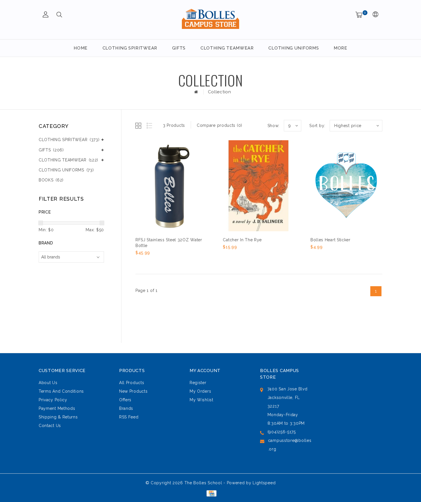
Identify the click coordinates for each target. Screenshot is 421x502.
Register (198, 382)
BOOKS (51, 180)
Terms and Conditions (61, 391)
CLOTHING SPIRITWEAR (130, 48)
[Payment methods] (210, 493)
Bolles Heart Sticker (330, 240)
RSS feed (129, 417)
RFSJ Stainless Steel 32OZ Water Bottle (168, 243)
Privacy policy (53, 400)
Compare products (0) (219, 125)
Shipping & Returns (58, 417)
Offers (125, 400)
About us (48, 382)
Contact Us (50, 425)
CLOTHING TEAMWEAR (227, 48)
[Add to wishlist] (153, 262)
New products (133, 391)
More (340, 48)
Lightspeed (264, 483)
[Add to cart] (139, 262)
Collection (219, 91)
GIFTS (179, 48)
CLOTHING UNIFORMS (293, 48)
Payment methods (57, 408)
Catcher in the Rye (242, 240)
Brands (126, 408)
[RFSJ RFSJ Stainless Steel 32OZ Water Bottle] (171, 185)
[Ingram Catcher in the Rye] (258, 185)
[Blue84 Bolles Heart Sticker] (346, 185)
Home (81, 48)
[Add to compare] (167, 262)
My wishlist (201, 400)
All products (131, 382)
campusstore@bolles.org (290, 444)
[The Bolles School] (210, 19)
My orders (200, 391)
